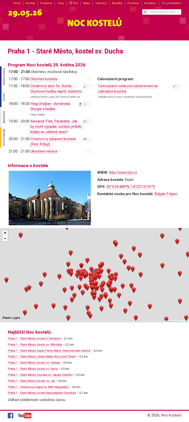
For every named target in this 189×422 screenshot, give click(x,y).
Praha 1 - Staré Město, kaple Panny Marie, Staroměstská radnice (49, 350)
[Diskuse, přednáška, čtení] (85, 121)
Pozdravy (133, 3)
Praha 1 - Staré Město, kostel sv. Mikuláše (35, 344)
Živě (75, 3)
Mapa (86, 3)
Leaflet (169, 321)
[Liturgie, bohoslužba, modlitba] (80, 104)
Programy (46, 3)
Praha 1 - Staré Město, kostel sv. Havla (33, 369)
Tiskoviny (100, 3)
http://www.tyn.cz (123, 172)
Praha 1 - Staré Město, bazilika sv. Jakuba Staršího (40, 375)
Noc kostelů (171, 415)
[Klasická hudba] (85, 86)
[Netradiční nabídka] (85, 104)
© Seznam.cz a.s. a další (180, 321)
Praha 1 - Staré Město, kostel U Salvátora (34, 338)
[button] (91, 269)
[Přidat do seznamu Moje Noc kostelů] (89, 79)
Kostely (30, 3)
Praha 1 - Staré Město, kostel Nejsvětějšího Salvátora (42, 393)
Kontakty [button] (149, 3)
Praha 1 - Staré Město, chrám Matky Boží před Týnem (42, 356)
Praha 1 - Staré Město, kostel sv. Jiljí (31, 381)
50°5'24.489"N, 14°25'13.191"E (130, 186)
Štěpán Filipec (166, 194)
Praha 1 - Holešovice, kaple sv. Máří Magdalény (38, 387)
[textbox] (163, 12)
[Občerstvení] (174, 86)
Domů (16, 3)
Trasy (60, 3)
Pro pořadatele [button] (171, 3)
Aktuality (117, 3)
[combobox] (164, 12)
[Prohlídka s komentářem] (85, 139)
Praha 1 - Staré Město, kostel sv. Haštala (34, 362)
